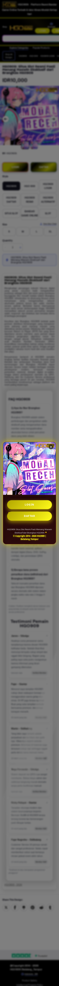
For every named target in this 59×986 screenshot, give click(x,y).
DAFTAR (29, 516)
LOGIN (29, 504)
